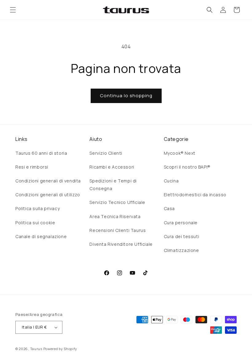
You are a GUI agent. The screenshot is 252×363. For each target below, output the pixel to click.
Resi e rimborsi (31, 167)
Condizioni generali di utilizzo (47, 194)
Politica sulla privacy (37, 208)
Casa (169, 208)
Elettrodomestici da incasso (195, 194)
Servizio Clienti (105, 153)
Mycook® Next (179, 153)
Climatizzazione (181, 250)
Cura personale (181, 222)
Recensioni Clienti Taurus (117, 230)
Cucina (171, 181)
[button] (13, 10)
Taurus (36, 348)
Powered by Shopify (60, 348)
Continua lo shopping (126, 95)
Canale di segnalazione (41, 236)
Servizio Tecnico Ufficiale (117, 202)
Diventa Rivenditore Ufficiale (120, 244)
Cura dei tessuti (181, 236)
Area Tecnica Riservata (114, 216)
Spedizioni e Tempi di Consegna (113, 184)
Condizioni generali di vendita (48, 181)
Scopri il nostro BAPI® (187, 167)
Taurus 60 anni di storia (41, 153)
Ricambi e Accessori (111, 167)
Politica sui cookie (35, 222)
